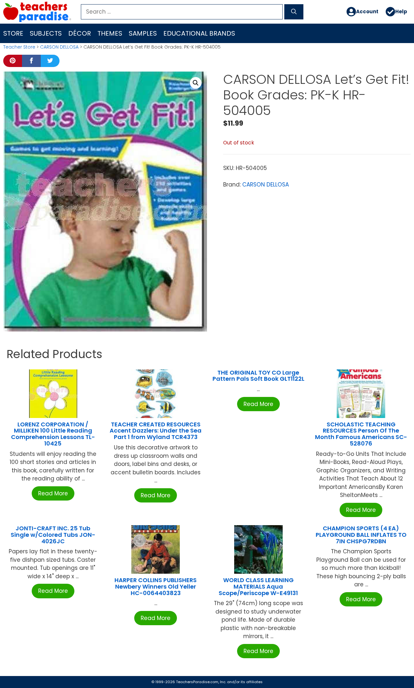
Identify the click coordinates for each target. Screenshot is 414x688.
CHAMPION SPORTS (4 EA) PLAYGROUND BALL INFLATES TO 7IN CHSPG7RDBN (361, 534)
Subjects (46, 33)
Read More (53, 493)
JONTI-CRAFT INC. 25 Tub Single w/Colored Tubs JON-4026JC (53, 534)
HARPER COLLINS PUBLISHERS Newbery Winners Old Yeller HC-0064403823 (155, 586)
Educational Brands (199, 33)
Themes (109, 33)
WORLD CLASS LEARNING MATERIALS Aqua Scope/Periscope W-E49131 (258, 586)
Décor (79, 33)
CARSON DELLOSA (59, 47)
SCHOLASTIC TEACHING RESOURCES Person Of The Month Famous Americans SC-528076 (361, 433)
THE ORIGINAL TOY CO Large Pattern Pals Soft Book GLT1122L (258, 375)
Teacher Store (19, 47)
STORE (13, 33)
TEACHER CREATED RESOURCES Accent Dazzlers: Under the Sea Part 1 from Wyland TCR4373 (156, 430)
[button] (196, 83)
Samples (143, 33)
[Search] (293, 12)
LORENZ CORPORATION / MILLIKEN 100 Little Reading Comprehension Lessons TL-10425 (53, 433)
